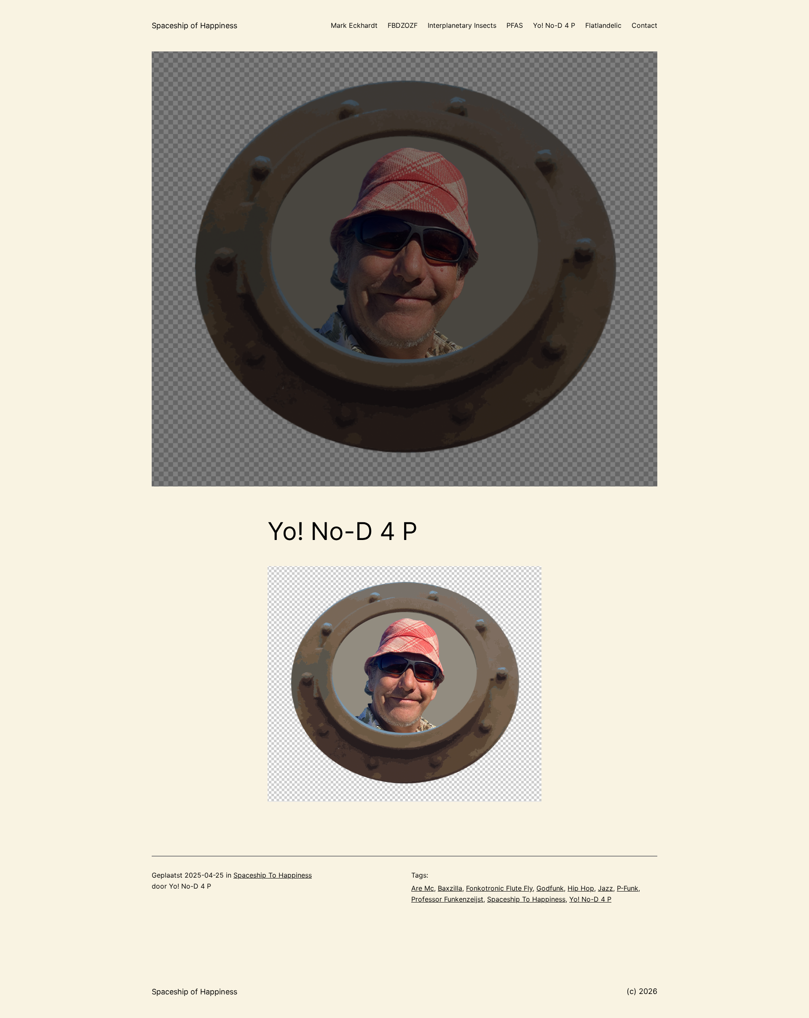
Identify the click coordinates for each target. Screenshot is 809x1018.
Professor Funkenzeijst (447, 899)
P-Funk (627, 888)
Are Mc (422, 888)
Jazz (605, 888)
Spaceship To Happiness (272, 875)
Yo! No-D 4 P (590, 899)
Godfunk (550, 888)
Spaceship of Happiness (194, 25)
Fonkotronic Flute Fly (499, 888)
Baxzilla (450, 888)
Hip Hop (581, 888)
